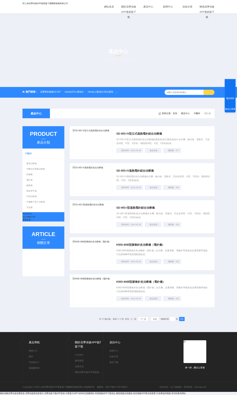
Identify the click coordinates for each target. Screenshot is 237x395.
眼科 (31, 356)
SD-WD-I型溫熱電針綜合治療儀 (135, 207)
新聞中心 (168, 6)
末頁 (155, 319)
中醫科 (197, 113)
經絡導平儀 (31, 191)
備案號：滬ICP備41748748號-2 (112, 387)
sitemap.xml (200, 387)
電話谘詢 (230, 98)
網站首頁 (109, 6)
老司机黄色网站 (178, 393)
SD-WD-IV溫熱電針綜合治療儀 (135, 170)
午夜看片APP (71, 393)
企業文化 (79, 366)
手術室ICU (34, 362)
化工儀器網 (175, 387)
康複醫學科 (34, 368)
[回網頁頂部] (230, 88)
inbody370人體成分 (74, 92)
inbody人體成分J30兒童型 (100, 92)
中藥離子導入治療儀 (35, 202)
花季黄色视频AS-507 (50, 92)
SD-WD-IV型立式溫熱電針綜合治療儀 (139, 133)
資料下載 (113, 362)
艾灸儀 (29, 207)
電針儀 (29, 180)
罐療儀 (29, 185)
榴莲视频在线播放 (124, 393)
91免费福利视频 (163, 393)
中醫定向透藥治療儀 (35, 169)
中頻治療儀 (31, 196)
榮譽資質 (79, 360)
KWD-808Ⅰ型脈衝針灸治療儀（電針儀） (140, 244)
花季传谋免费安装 (16, 393)
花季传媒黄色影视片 (34, 393)
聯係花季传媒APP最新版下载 (207, 12)
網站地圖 (4, 393)
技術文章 (187, 6)
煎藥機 (29, 174)
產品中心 (148, 6)
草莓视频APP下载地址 (105, 393)
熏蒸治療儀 (31, 163)
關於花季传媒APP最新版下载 (128, 12)
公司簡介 (79, 355)
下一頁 (143, 319)
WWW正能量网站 (86, 393)
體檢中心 (33, 351)
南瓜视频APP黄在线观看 (144, 393)
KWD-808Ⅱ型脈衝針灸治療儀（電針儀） (140, 281)
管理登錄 (188, 387)
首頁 (175, 113)
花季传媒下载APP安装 (54, 393)
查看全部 (26, 220)
